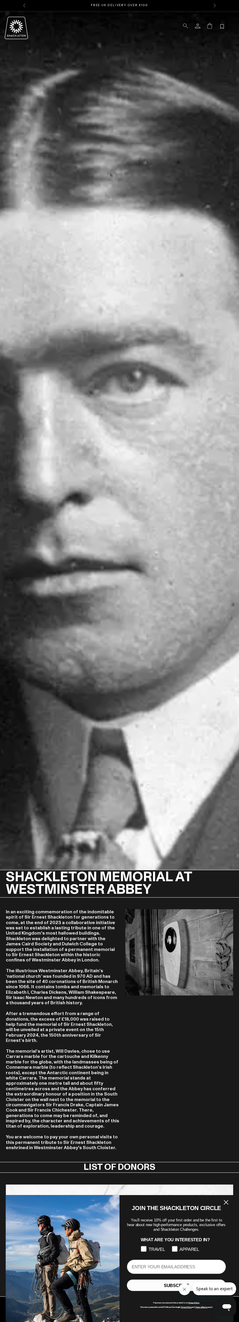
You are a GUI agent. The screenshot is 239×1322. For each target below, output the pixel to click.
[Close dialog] (226, 1202)
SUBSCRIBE (176, 1285)
